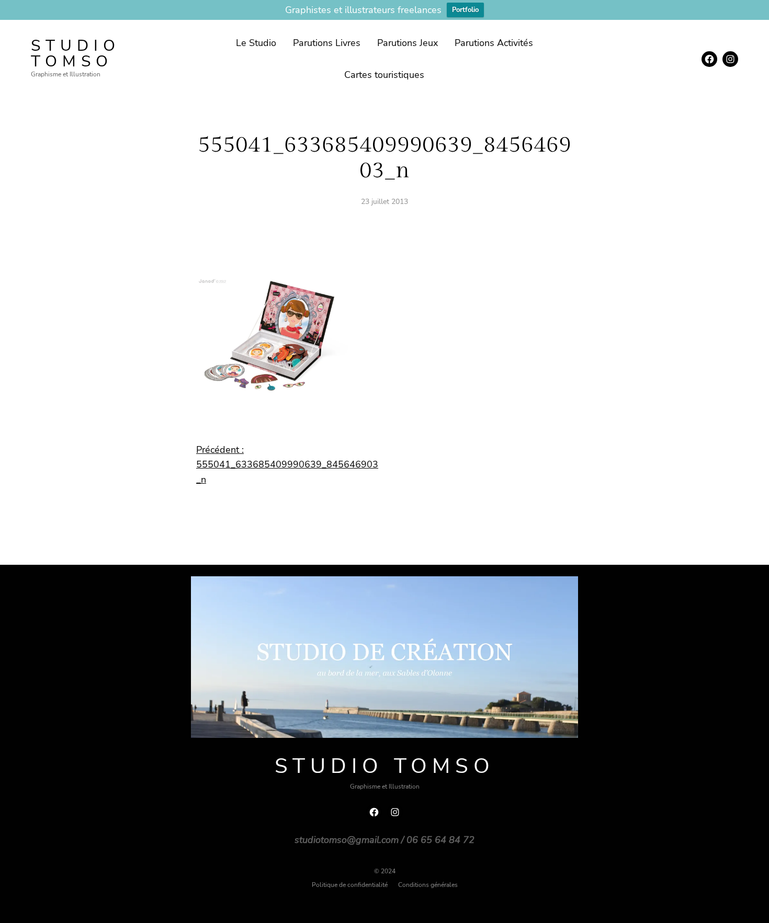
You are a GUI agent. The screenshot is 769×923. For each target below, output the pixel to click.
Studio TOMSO (75, 53)
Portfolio (465, 10)
